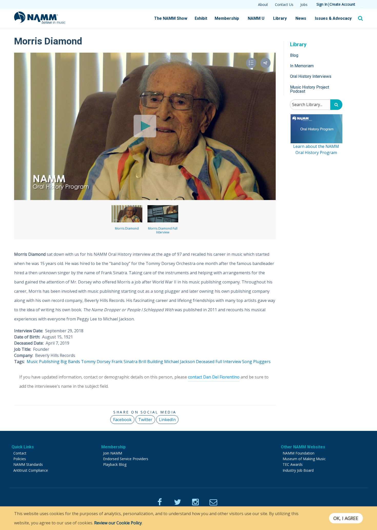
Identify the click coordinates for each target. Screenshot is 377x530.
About (263, 4)
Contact (19, 453)
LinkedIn (167, 419)
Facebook (122, 419)
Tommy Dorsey (96, 361)
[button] (265, 63)
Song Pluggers (256, 361)
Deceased (205, 361)
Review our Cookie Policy (118, 523)
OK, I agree (345, 518)
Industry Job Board (298, 470)
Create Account (342, 4)
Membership (227, 18)
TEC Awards (293, 464)
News (300, 18)
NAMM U (256, 18)
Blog (294, 55)
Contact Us (284, 4)
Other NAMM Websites (303, 446)
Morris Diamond (127, 228)
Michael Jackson (179, 361)
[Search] (336, 105)
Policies (19, 458)
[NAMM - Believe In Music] (39, 22)
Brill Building (150, 361)
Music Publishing (43, 361)
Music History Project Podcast (309, 89)
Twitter (145, 419)
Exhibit (201, 18)
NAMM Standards (28, 464)
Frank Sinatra (124, 361)
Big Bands (70, 361)
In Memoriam (302, 65)
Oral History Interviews (310, 76)
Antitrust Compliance (30, 470)
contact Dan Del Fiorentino (214, 377)
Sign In (322, 4)
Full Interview (228, 361)
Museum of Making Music (304, 458)
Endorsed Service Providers (125, 458)
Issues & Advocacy (333, 18)
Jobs (303, 4)
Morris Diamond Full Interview (162, 230)
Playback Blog (114, 464)
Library (280, 18)
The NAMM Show (170, 18)
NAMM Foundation (298, 453)
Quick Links (23, 446)
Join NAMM (112, 453)
